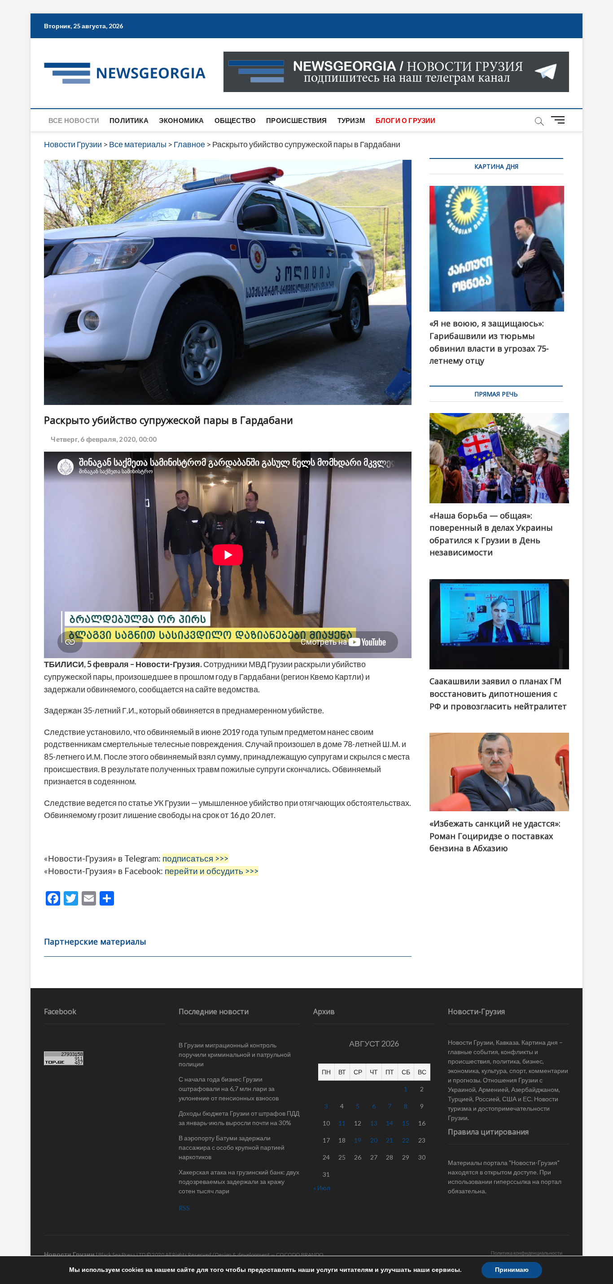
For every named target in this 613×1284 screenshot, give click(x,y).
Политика (129, 120)
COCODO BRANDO (300, 1254)
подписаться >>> (195, 858)
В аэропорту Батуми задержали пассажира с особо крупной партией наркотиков (232, 1147)
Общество (235, 120)
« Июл (321, 1188)
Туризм (351, 120)
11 (342, 1123)
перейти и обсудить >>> (211, 871)
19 (357, 1140)
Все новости (73, 120)
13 (373, 1123)
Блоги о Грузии (406, 120)
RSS (184, 1208)
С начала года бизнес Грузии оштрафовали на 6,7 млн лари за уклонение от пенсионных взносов (229, 1088)
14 (389, 1123)
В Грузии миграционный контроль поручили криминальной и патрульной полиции (235, 1054)
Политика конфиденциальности (526, 1253)
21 (389, 1140)
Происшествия (296, 120)
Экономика (181, 120)
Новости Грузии (69, 1254)
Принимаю (512, 1270)
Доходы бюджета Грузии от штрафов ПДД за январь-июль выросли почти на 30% (239, 1117)
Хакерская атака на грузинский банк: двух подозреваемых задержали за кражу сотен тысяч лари (239, 1181)
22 (405, 1140)
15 (405, 1123)
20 (373, 1140)
